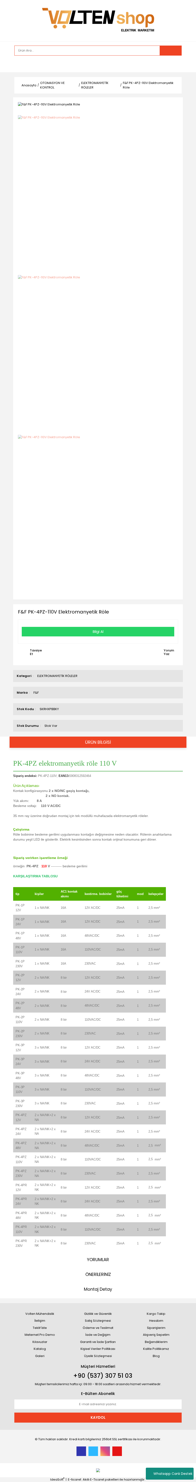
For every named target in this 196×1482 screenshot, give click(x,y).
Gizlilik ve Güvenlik (98, 1313)
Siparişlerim (156, 1328)
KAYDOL (98, 1417)
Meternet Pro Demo (40, 1334)
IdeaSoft (57, 1479)
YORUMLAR (98, 1260)
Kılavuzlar (40, 1342)
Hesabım (156, 1320)
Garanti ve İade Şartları (98, 1342)
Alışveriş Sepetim (156, 1334)
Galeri (39, 1356)
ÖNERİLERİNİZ (98, 1274)
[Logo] (98, 20)
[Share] (177, 104)
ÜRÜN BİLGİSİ (98, 742)
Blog (156, 1356)
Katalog (40, 1349)
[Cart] (174, 64)
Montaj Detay (98, 1289)
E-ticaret (74, 1479)
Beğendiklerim (156, 1342)
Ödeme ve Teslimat (98, 1328)
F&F (36, 692)
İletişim (39, 1320)
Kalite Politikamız (156, 1349)
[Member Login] (19, 64)
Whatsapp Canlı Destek (172, 1473)
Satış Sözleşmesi (98, 1320)
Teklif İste (40, 1328)
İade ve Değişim (97, 1334)
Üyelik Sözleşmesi (98, 1356)
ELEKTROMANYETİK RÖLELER (57, 676)
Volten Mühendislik (39, 1313)
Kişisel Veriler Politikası (98, 1349)
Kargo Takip (156, 1313)
